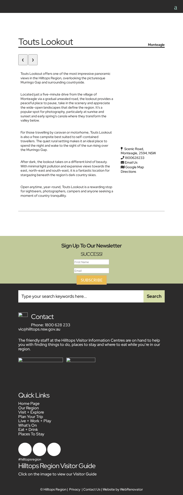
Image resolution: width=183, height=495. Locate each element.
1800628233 (134, 158)
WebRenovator (131, 489)
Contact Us (91, 489)
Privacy (74, 489)
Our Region (28, 407)
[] (39, 455)
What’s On (27, 425)
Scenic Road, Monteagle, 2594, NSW (138, 151)
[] (54, 455)
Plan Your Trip (30, 416)
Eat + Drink (28, 429)
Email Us (131, 162)
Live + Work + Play (34, 420)
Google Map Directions (132, 169)
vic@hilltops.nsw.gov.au (39, 329)
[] (25, 455)
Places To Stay (31, 433)
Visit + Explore (31, 412)
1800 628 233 (57, 324)
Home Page (29, 403)
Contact (42, 316)
